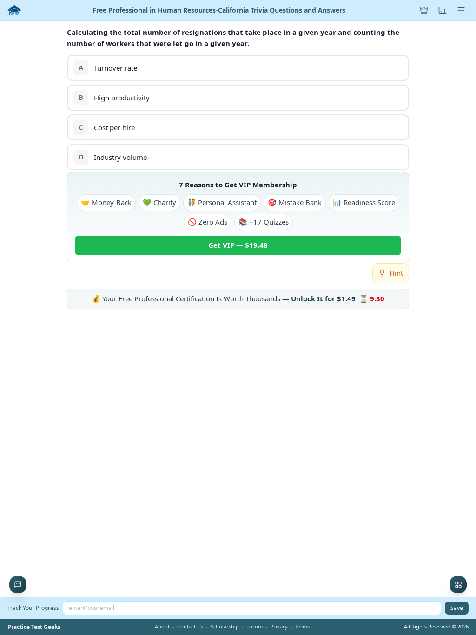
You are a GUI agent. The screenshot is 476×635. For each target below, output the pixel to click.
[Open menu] (461, 10)
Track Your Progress (33, 608)
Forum (254, 626)
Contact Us (190, 626)
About (162, 626)
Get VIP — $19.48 (238, 245)
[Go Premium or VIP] (423, 10)
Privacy (279, 626)
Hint (396, 273)
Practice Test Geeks (33, 627)
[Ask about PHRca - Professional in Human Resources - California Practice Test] (17, 584)
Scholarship (225, 626)
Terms (302, 626)
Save (456, 608)
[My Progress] (442, 10)
